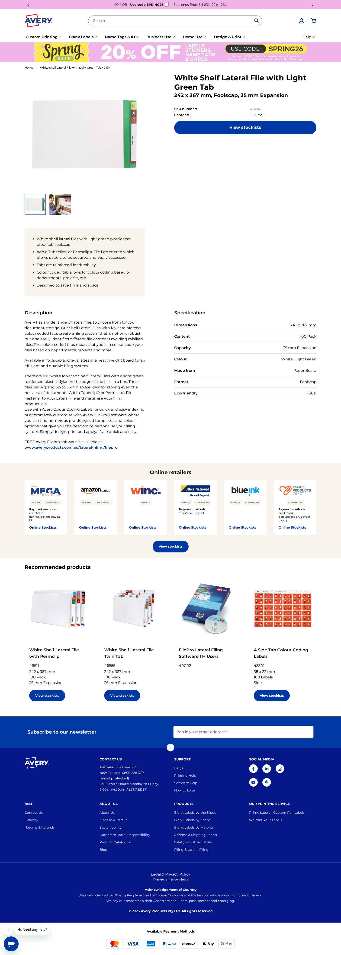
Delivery (31, 820)
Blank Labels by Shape (192, 820)
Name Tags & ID (120, 37)
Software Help (185, 783)
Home (29, 67)
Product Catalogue (115, 842)
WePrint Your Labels (265, 820)
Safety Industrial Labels (193, 842)
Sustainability (111, 827)
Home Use (193, 37)
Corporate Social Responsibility (125, 835)
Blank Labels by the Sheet (195, 812)
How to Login (185, 790)
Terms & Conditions (171, 880)
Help (306, 37)
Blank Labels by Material (194, 827)
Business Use (158, 37)
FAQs (178, 768)
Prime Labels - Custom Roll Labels (277, 812)
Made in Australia (113, 820)
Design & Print (227, 37)
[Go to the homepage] (38, 21)
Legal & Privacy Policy (170, 874)
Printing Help (185, 775)
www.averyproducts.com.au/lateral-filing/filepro (71, 447)
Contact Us (34, 812)
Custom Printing (42, 37)
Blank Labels (81, 37)
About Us (107, 812)
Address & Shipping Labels (195, 835)
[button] (35, 204)
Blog (103, 850)
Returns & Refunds (40, 827)
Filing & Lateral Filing (191, 850)
